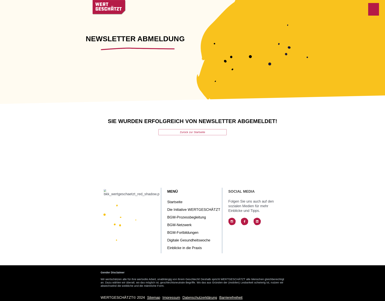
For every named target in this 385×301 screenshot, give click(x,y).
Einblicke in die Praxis (184, 248)
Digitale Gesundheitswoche (188, 240)
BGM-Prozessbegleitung (186, 217)
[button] (373, 9)
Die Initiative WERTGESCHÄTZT (193, 210)
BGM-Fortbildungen (182, 232)
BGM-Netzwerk (179, 225)
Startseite (174, 202)
